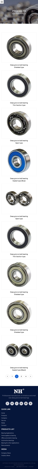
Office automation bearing (9, 438)
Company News (6, 453)
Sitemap (31, 466)
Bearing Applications (7, 433)
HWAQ (12, 466)
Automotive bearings (7, 440)
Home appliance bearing (8, 435)
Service (3, 420)
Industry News (5, 455)
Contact (3, 425)
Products (4, 415)
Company (4, 418)
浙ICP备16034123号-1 (22, 466)
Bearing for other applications (10, 443)
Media (3, 423)
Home (13, 13)
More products (5, 445)
